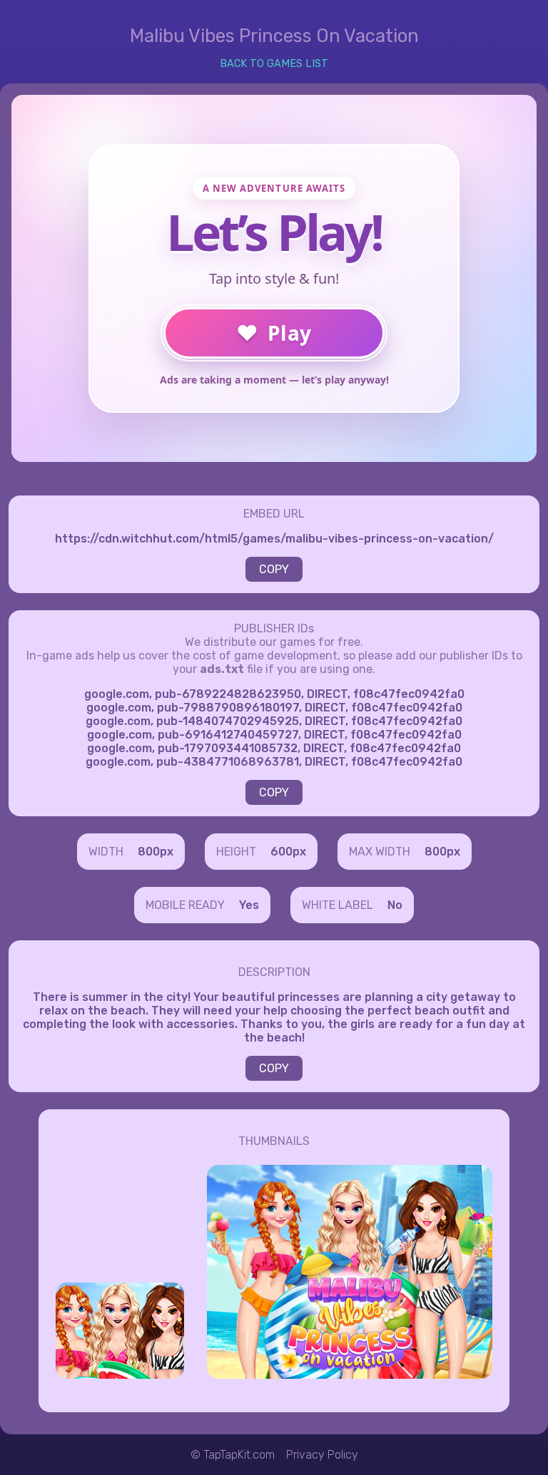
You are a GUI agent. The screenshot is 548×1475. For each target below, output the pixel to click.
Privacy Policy (322, 1454)
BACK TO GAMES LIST (274, 64)
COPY (274, 569)
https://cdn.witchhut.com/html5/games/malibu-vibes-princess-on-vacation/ (274, 538)
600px (288, 851)
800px (155, 851)
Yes (249, 905)
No (394, 905)
